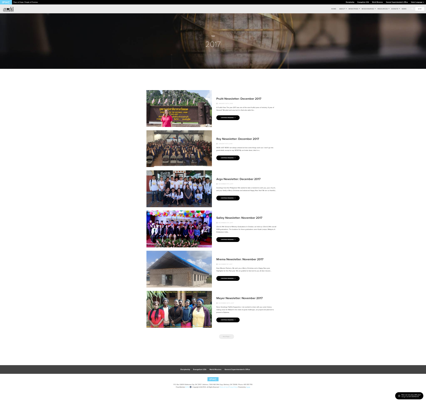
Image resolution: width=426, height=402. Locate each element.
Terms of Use (224, 387)
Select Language (417, 2)
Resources (383, 9)
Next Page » (226, 337)
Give (420, 9)
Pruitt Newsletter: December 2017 (238, 98)
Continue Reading (227, 118)
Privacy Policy (233, 387)
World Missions (377, 2)
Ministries (353, 9)
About (342, 9)
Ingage (248, 387)
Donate (394, 9)
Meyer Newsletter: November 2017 (239, 298)
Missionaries (368, 9)
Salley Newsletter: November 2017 (239, 218)
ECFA (187, 387)
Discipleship (350, 2)
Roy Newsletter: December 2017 (237, 139)
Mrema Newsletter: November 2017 (239, 259)
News (404, 9)
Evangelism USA (363, 2)
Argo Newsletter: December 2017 (238, 179)
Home (333, 9)
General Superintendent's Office (397, 2)
